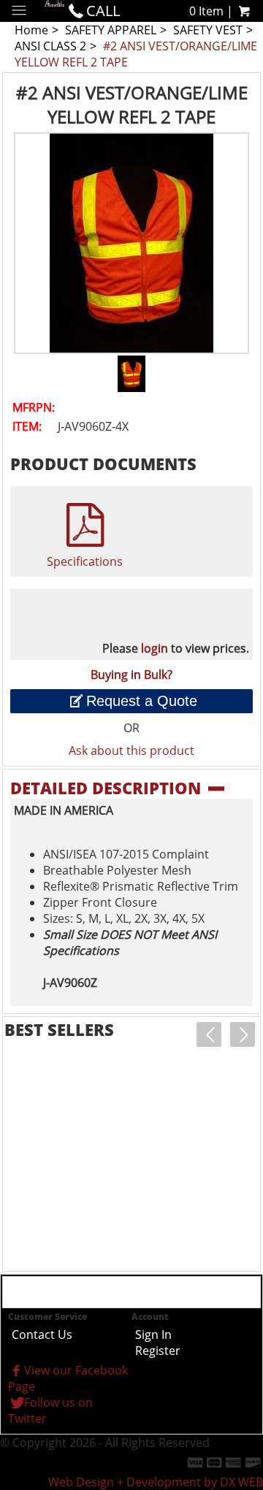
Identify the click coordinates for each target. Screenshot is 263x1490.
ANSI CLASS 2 (50, 46)
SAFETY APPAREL (110, 30)
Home (31, 30)
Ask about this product (131, 750)
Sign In (153, 1334)
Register (157, 1351)
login (154, 648)
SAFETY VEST (208, 30)
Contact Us (42, 1334)
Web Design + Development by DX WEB (155, 1482)
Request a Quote (141, 701)
